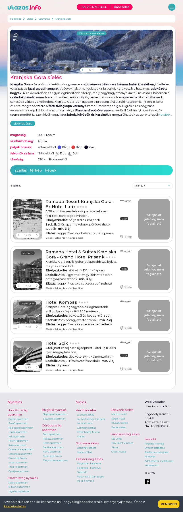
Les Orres (116, 438)
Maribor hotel (119, 414)
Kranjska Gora (63, 18)
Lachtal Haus (84, 423)
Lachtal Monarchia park (91, 419)
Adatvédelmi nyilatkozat (159, 461)
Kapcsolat (150, 439)
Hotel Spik (57, 343)
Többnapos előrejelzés (91, 33)
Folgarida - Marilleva (89, 467)
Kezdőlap (15, 18)
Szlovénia (44, 18)
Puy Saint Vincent (122, 442)
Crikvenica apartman (20, 449)
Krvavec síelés (119, 422)
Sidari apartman (52, 456)
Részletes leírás (15, 506)
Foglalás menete (154, 443)
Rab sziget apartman (20, 427)
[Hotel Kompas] (27, 315)
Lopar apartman (17, 432)
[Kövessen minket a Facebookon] (147, 481)
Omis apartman (17, 458)
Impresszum (152, 465)
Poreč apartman (17, 423)
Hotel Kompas (62, 302)
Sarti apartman (51, 434)
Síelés (30, 18)
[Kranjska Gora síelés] (91, 52)
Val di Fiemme (85, 480)
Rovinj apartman (18, 440)
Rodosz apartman (53, 438)
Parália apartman (53, 447)
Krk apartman (16, 436)
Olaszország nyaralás (23, 478)
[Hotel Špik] (27, 356)
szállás (21, 170)
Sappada (82, 472)
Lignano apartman (19, 491)
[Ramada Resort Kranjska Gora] (27, 219)
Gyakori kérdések (155, 447)
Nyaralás (15, 402)
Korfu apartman (52, 451)
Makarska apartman (20, 453)
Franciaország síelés (124, 434)
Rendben (169, 504)
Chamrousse (118, 451)
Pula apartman (17, 445)
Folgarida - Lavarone (89, 463)
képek (50, 170)
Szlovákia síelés (87, 443)
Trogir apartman (18, 466)
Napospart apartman (55, 414)
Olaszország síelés (89, 459)
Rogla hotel (118, 418)
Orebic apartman (18, 419)
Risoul (115, 447)
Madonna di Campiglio (90, 476)
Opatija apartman (18, 471)
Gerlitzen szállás (86, 427)
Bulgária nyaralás (54, 410)
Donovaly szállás (86, 447)
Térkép (128, 236)
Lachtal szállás (85, 414)
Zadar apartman (18, 462)
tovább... (165, 114)
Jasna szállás (84, 452)
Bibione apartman (19, 486)
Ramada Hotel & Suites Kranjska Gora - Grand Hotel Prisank (81, 254)
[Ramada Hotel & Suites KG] (27, 269)
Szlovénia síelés (121, 410)
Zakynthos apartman (55, 460)
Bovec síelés (118, 427)
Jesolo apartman (18, 482)
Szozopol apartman (54, 418)
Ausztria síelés (86, 410)
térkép (36, 170)
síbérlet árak (23, 123)
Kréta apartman (52, 442)
